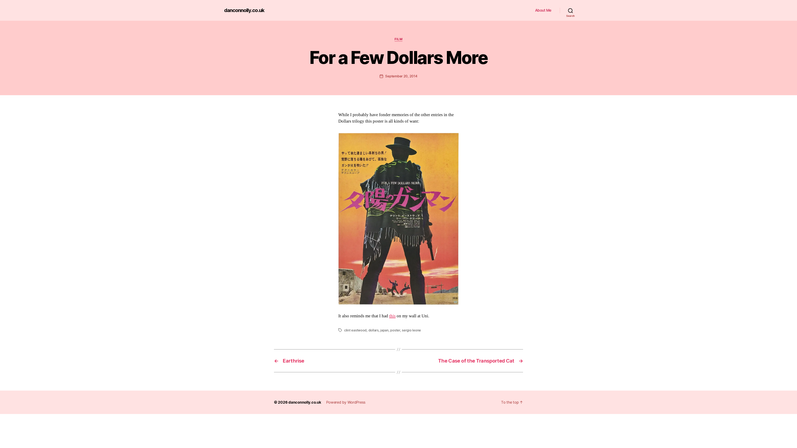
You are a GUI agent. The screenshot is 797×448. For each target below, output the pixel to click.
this (392, 316)
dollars (373, 330)
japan (384, 330)
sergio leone (411, 330)
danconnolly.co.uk (244, 10)
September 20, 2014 (401, 76)
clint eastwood (355, 330)
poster (395, 330)
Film (398, 39)
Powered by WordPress (346, 402)
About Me (543, 10)
